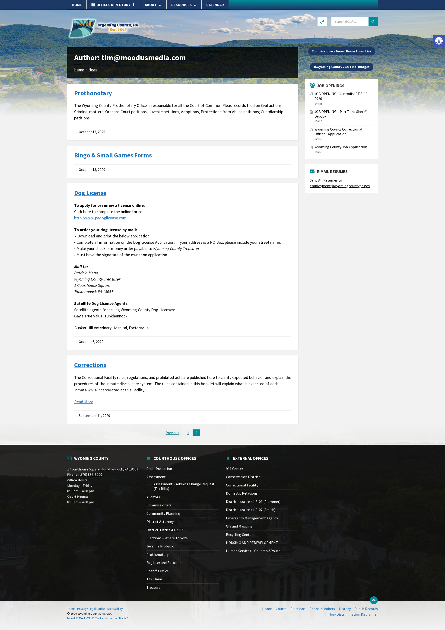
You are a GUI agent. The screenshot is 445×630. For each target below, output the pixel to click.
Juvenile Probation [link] (161, 546)
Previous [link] (172, 433)
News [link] (93, 69)
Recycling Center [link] (239, 534)
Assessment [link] (156, 477)
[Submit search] (373, 21)
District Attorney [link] (160, 521)
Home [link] (77, 4)
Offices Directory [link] (113, 4)
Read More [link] (83, 401)
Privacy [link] (81, 609)
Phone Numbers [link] (322, 609)
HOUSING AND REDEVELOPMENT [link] (252, 542)
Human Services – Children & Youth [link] (253, 551)
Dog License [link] (90, 193)
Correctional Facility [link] (242, 485)
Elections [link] (297, 609)
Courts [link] (281, 609)
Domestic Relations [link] (241, 493)
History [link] (345, 609)
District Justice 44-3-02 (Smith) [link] (250, 510)
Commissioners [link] (158, 505)
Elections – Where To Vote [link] (167, 538)
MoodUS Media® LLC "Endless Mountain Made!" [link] (97, 618)
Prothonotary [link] (93, 93)
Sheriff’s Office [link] (157, 571)
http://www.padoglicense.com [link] (100, 218)
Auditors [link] (153, 497)
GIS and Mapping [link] (239, 526)
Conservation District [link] (243, 477)
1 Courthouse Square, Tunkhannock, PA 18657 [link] (102, 469)
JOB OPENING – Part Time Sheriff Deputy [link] (340, 113)
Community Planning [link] (163, 513)
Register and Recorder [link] (164, 562)
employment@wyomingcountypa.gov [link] (340, 186)
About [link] (151, 4)
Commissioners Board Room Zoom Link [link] (342, 51)
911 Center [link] (234, 469)
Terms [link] (71, 609)
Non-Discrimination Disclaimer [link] (353, 614)
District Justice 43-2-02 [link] (164, 530)
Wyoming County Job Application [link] (341, 147)
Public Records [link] (366, 609)
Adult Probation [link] (159, 469)
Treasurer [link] (154, 587)
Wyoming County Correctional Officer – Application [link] (338, 131)
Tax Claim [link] (154, 579)
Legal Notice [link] (97, 609)
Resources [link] (181, 4)
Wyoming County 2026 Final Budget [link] (343, 67)
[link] (439, 41)
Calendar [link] (215, 4)
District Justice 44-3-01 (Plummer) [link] (253, 501)
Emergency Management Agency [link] (252, 518)
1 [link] (188, 433)
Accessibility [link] (115, 609)
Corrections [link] (90, 365)
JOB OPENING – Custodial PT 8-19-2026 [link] (342, 96)
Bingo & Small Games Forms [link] (113, 155)
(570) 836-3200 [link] (90, 474)
